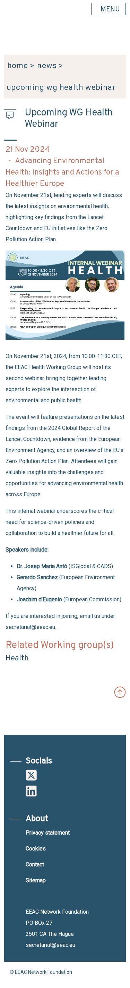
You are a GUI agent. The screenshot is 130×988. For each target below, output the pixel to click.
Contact (35, 864)
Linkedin (31, 791)
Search (117, 38)
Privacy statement (48, 832)
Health (17, 658)
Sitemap (36, 880)
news (47, 65)
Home (17, 65)
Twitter (31, 775)
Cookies (36, 848)
